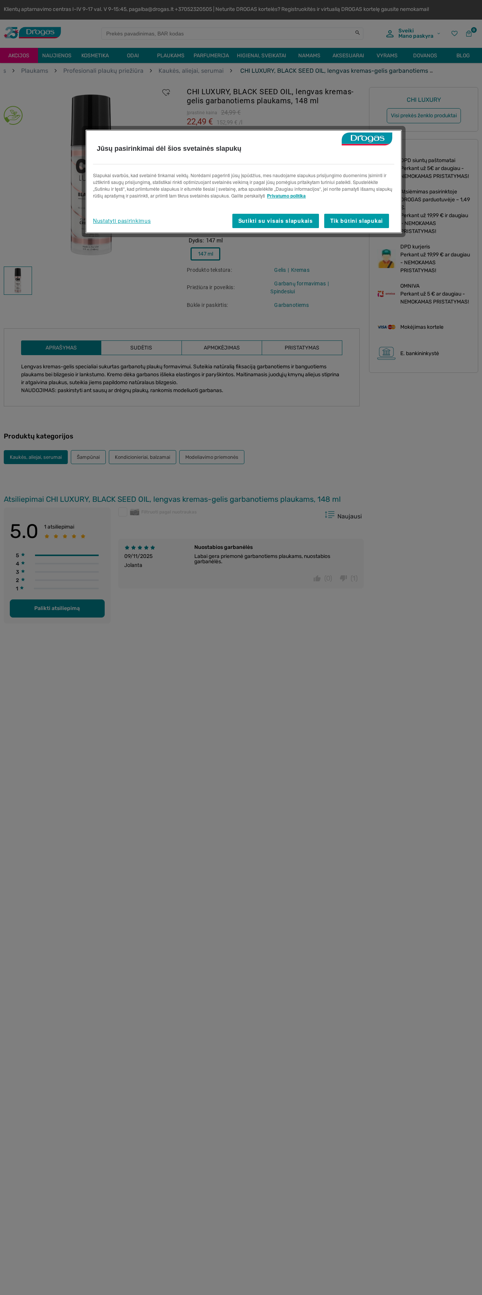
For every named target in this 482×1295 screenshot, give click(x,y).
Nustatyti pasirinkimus (122, 220)
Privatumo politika (286, 195)
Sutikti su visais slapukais (275, 220)
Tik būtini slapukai (356, 220)
